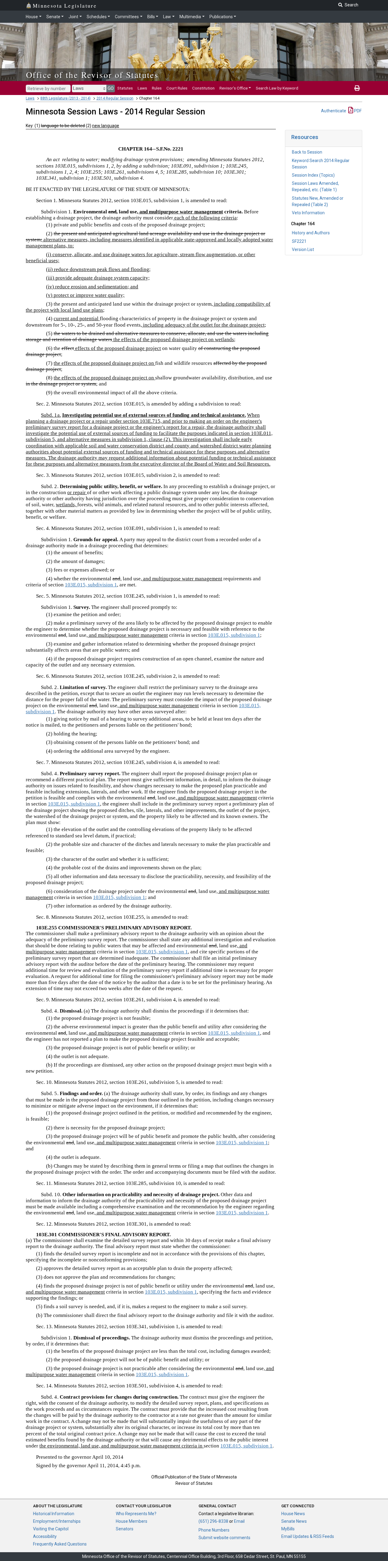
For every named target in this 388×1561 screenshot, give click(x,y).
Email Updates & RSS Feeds (307, 1536)
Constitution (203, 88)
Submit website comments (224, 1537)
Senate (53, 16)
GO (111, 88)
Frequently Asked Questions (60, 1544)
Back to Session (307, 152)
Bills (151, 16)
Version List (303, 249)
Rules (157, 88)
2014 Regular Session (114, 98)
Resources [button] (304, 137)
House (32, 16)
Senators (124, 1528)
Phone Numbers (214, 1530)
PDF (357, 110)
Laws (142, 88)
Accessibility (45, 1536)
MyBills (288, 1528)
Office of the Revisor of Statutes (92, 74)
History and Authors (311, 232)
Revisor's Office (233, 88)
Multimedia (190, 16)
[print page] (357, 88)
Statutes (125, 88)
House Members (131, 1521)
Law (167, 16)
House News (293, 1513)
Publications (221, 16)
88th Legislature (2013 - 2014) (65, 98)
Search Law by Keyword (277, 88)
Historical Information (53, 1513)
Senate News (294, 1521)
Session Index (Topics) (313, 175)
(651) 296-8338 (213, 1521)
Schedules (97, 16)
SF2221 (299, 241)
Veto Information (308, 212)
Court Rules (176, 88)
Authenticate (333, 110)
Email (239, 1521)
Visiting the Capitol (51, 1528)
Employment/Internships (57, 1521)
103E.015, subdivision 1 (91, 585)
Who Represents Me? (136, 1513)
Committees (127, 16)
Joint (73, 16)
